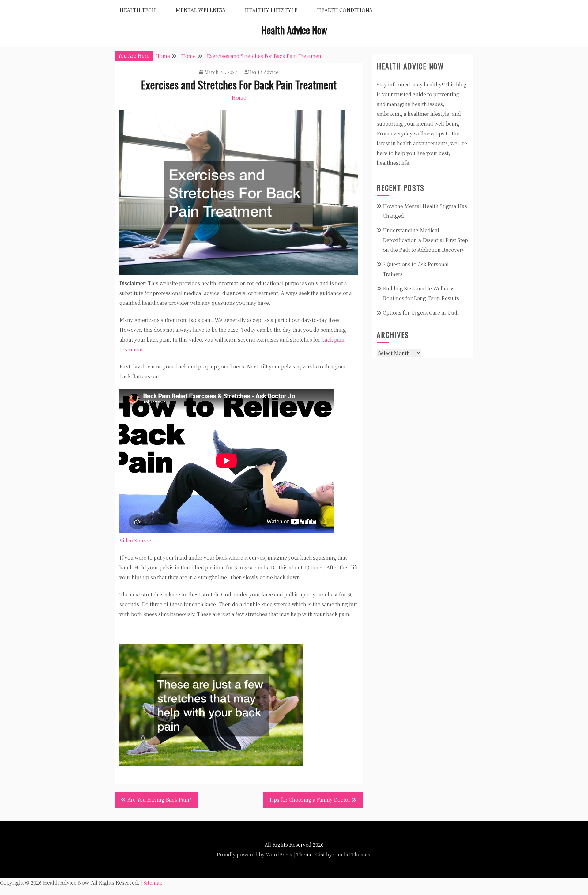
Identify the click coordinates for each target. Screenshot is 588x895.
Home (239, 97)
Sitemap (153, 882)
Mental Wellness (200, 9)
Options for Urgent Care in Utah (421, 312)
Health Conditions (344, 9)
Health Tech (137, 9)
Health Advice (263, 72)
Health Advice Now (294, 30)
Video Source (135, 540)
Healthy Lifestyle (271, 9)
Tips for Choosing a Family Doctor (309, 799)
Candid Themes (351, 854)
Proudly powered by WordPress (254, 854)
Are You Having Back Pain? (159, 799)
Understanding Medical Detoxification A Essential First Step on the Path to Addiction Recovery (425, 240)
